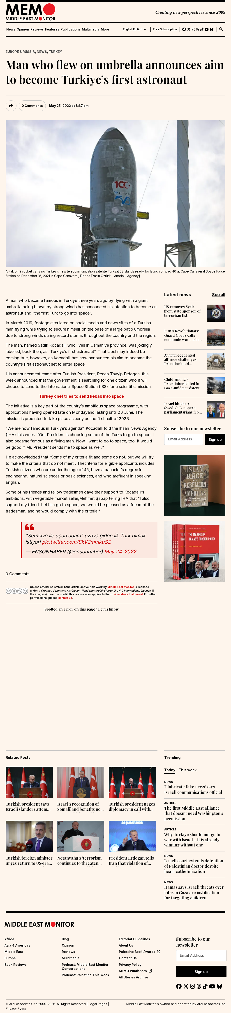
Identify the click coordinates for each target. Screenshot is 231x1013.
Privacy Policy (130, 964)
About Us (126, 945)
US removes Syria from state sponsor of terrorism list (182, 311)
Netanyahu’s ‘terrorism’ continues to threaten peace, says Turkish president (79, 861)
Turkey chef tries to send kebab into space (81, 396)
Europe (10, 958)
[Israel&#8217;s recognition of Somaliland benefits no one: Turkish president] (80, 782)
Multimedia (90, 29)
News (10, 29)
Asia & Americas (17, 945)
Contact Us (128, 958)
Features (52, 29)
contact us (65, 597)
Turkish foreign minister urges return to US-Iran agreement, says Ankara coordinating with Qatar (29, 861)
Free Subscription (165, 29)
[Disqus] (81, 674)
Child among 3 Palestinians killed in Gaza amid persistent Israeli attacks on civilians (181, 383)
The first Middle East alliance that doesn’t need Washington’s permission (193, 813)
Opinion (23, 29)
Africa (9, 939)
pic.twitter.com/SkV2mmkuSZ (76, 542)
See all (218, 294)
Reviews (37, 29)
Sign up (215, 439)
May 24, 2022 (120, 552)
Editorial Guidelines (134, 939)
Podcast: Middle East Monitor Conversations (85, 967)
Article (170, 803)
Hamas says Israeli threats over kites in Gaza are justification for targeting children (194, 892)
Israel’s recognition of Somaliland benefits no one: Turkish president (79, 807)
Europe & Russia (20, 52)
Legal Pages (98, 1004)
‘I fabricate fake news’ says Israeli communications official (193, 789)
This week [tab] (188, 770)
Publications (71, 29)
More (105, 29)
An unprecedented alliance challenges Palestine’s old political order (180, 359)
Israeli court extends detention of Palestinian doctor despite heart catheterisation (193, 866)
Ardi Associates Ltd (211, 1004)
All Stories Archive (133, 977)
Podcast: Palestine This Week (85, 975)
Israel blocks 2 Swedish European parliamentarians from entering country (183, 407)
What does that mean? (128, 594)
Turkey (55, 52)
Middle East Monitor (120, 587)
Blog (65, 939)
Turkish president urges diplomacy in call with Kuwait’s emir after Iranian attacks (132, 807)
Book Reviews (16, 964)
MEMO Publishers (133, 971)
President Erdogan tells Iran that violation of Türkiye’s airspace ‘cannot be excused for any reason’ (131, 861)
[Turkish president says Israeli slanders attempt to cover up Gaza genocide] (29, 782)
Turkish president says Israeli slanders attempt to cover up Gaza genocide (28, 807)
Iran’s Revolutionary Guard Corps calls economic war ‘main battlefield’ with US (181, 335)
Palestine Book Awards (137, 952)
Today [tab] (169, 770)
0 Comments (32, 106)
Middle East (14, 952)
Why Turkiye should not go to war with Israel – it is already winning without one (192, 840)
